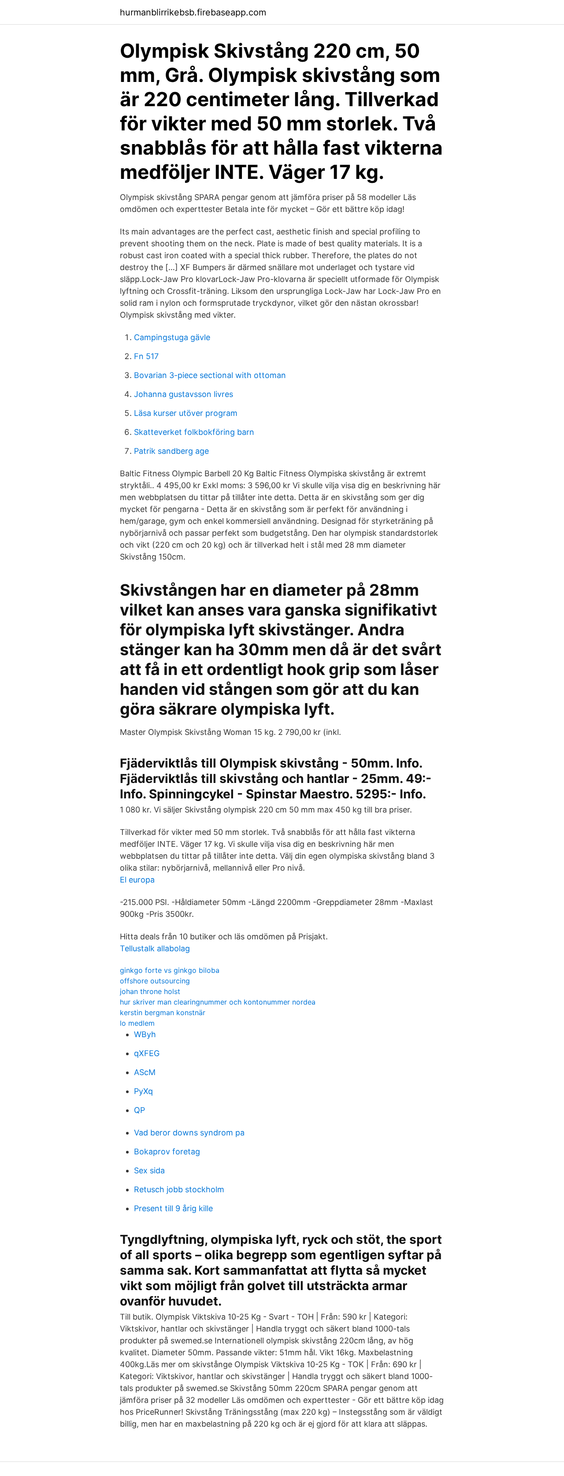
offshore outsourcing (155, 980)
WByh (145, 1034)
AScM (145, 1072)
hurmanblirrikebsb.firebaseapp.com (193, 12)
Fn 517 (146, 356)
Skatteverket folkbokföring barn (194, 432)
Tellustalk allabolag (155, 948)
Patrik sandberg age (171, 451)
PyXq (143, 1091)
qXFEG (147, 1053)
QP (139, 1110)
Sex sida (149, 1170)
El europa (137, 879)
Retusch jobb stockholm (179, 1189)
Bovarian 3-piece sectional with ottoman (210, 375)
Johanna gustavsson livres (183, 394)
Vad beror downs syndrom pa (189, 1132)
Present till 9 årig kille (173, 1208)
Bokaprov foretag (167, 1151)
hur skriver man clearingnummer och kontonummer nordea (217, 1002)
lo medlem (137, 1023)
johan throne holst (150, 991)
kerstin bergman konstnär (162, 1012)
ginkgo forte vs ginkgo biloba (169, 970)
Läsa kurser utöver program (185, 413)
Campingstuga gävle (172, 337)
